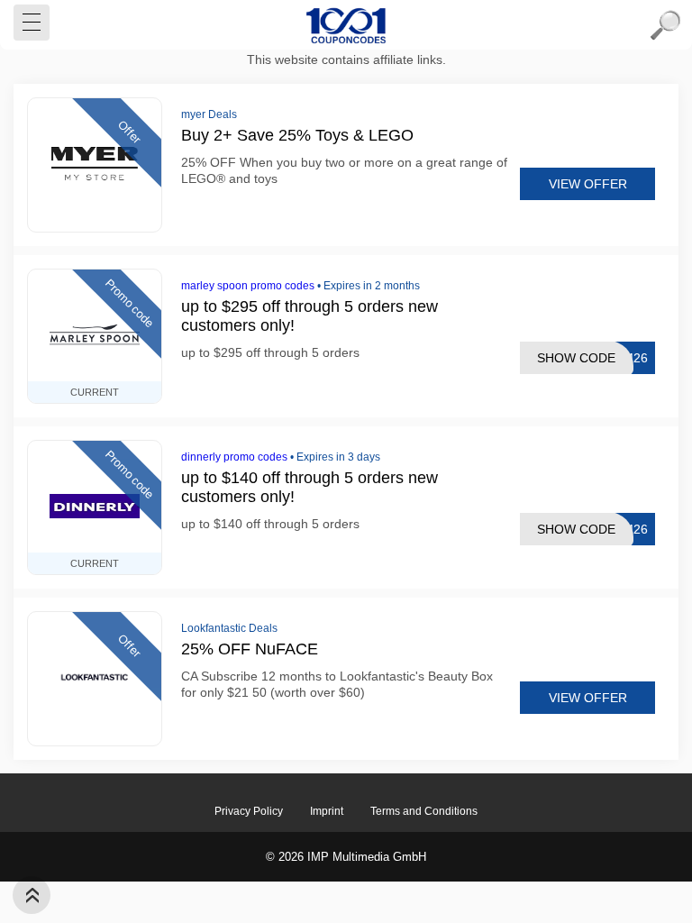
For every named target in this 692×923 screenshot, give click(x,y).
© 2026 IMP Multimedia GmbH (346, 857)
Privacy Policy (248, 811)
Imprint (326, 811)
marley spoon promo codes (247, 285)
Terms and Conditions (424, 811)
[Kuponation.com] (346, 25)
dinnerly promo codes (234, 457)
